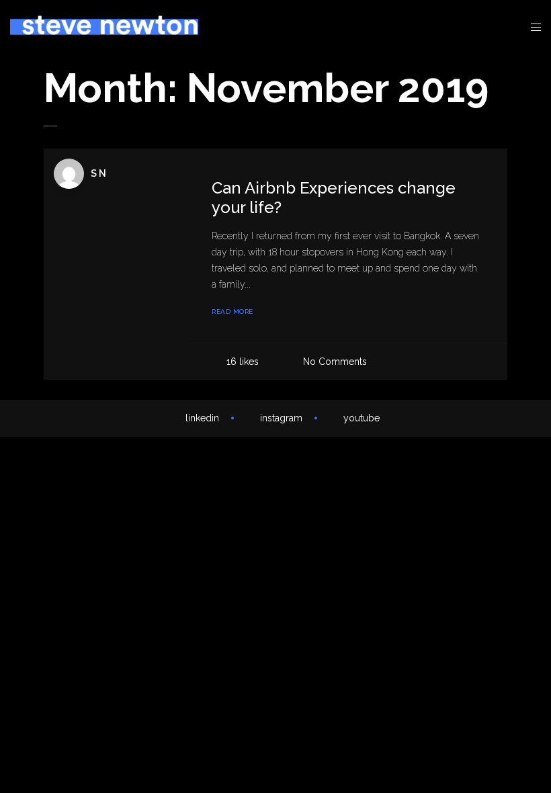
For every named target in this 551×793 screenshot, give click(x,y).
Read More (232, 311)
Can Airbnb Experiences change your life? (334, 197)
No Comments (335, 361)
